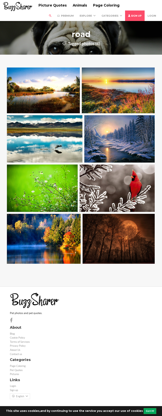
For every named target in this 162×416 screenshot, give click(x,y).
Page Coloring (106, 5)
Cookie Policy (17, 337)
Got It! (150, 410)
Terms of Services (20, 341)
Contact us (16, 354)
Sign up (136, 15)
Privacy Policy (18, 345)
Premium (67, 15)
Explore (86, 15)
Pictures (14, 374)
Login (152, 15)
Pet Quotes (16, 370)
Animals (80, 5)
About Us (15, 349)
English (20, 396)
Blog (12, 333)
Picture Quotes (53, 5)
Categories (110, 15)
